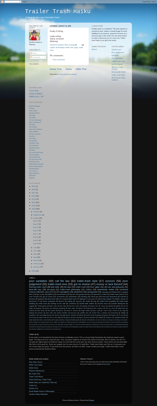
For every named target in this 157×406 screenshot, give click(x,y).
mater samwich (85, 324)
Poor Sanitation (117, 58)
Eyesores (115, 55)
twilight (123, 313)
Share (94, 49)
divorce (61, 301)
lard (127, 315)
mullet (88, 301)
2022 (34, 186)
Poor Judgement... (118, 52)
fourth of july (90, 315)
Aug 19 (36, 230)
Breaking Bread (34, 169)
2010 (34, 206)
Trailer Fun (33, 385)
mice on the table (55, 317)
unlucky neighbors (37, 329)
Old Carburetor (33, 145)
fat (54, 292)
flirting (114, 292)
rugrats (31, 306)
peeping (31, 313)
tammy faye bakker (105, 299)
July (35, 247)
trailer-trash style (87, 280)
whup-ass (94, 297)
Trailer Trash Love (118, 61)
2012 (34, 199)
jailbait (118, 306)
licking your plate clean (39, 317)
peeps (33, 327)
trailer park (75, 320)
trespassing (89, 308)
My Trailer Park (34, 374)
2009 (34, 209)
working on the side (57, 303)
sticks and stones (45, 320)
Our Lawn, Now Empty (36, 152)
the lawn (67, 287)
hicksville (60, 324)
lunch (77, 324)
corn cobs (92, 322)
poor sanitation (38, 280)
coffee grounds (71, 322)
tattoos (80, 308)
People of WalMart (35, 94)
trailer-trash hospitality (108, 301)
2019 (34, 189)
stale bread (32, 320)
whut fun (47, 329)
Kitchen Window (34, 155)
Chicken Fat (33, 388)
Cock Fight (32, 138)
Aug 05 (36, 240)
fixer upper (74, 47)
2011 (34, 202)
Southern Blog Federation (38, 394)
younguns (56, 329)
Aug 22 (36, 227)
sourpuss (109, 317)
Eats (104, 320)
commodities (82, 322)
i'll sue (121, 315)
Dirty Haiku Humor (35, 362)
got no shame (82, 284)
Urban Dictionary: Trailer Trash (40, 379)
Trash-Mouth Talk (34, 157)
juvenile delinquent (118, 303)
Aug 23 (36, 224)
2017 (34, 193)
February (37, 264)
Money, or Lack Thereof (117, 68)
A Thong (31, 108)
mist (102, 324)
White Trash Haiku (35, 365)
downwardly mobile (63, 47)
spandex (41, 299)
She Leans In (33, 171)
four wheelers (116, 322)
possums (74, 313)
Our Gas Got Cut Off (35, 159)
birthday (117, 320)
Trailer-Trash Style (118, 75)
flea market (51, 310)
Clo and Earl (33, 141)
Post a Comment (59, 60)
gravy (35, 324)
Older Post (81, 69)
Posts (34, 53)
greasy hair (94, 306)
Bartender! (32, 175)
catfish (62, 322)
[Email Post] (82, 45)
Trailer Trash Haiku (58, 11)
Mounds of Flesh (34, 113)
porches (40, 313)
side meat (89, 327)
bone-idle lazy (35, 289)
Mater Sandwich (34, 173)
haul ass (52, 324)
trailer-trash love (57, 284)
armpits (110, 320)
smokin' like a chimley (99, 313)
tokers (108, 327)
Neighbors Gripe (34, 148)
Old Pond (32, 124)
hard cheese (43, 324)
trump (114, 327)
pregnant (38, 308)
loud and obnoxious (109, 297)
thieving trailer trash (37, 287)
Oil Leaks (32, 150)
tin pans (56, 320)
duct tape (63, 306)
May (35, 254)
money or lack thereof (109, 284)
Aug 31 (36, 221)
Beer (94, 320)
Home (69, 69)
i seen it (105, 310)
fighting (82, 299)
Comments (36, 57)
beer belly (55, 287)
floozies (60, 310)
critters (89, 289)
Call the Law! (116, 49)
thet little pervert (99, 327)
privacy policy (106, 364)
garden (99, 315)
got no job (40, 294)
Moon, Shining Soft (35, 122)
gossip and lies (84, 294)
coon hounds (34, 297)
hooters (113, 315)
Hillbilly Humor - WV (36, 96)
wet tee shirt (86, 320)
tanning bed (92, 292)
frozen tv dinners (72, 310)
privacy (46, 308)
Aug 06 (36, 237)
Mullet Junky (33, 368)
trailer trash (81, 287)
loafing (69, 301)
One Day (32, 136)
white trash (43, 303)
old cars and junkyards (114, 287)
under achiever (123, 327)
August (36, 218)
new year (91, 299)
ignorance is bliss (100, 294)
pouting (48, 327)
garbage (84, 306)
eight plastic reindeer (69, 315)
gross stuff (96, 310)
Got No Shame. (117, 64)
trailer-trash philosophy (70, 289)
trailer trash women (117, 294)
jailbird (50, 294)
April (35, 257)
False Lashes (33, 111)
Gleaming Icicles (34, 161)
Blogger (91, 400)
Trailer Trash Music (36, 377)
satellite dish (84, 313)
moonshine (61, 297)
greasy (106, 315)
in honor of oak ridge (118, 310)
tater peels (71, 308)
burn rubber (54, 322)
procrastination (91, 317)
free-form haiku (74, 306)
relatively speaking (58, 308)
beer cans (44, 292)
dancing (99, 322)
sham (81, 327)
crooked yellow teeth (69, 299)
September (38, 215)
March (36, 260)
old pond (51, 289)
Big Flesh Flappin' (34, 106)
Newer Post (56, 69)
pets (94, 301)
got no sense (48, 297)
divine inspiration (49, 301)
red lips (55, 327)
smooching (114, 313)
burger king (44, 322)
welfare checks (120, 299)
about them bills (53, 299)
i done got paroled (107, 306)
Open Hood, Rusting (35, 129)
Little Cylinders (33, 131)
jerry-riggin (69, 324)
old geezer (66, 317)
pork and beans (78, 317)
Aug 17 (36, 234)
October (37, 212)
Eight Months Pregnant (36, 164)
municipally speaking (121, 324)
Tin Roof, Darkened (35, 120)
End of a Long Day (35, 134)
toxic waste (65, 320)
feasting (84, 297)
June (36, 251)
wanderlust (32, 315)
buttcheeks (73, 297)
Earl (99, 320)
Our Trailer (32, 117)
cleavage (105, 292)
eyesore (110, 280)
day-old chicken (54, 315)
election (107, 322)
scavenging (73, 327)
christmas (72, 303)
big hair (72, 294)
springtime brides (120, 317)
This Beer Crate (34, 143)
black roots (53, 306)
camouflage (43, 315)
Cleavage (32, 115)
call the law (62, 280)
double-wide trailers (86, 303)
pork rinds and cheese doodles (56, 313)
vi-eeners (100, 308)
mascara (79, 301)
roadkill (100, 317)
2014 (34, 196)
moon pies (109, 324)
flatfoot (81, 315)
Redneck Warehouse (36, 371)
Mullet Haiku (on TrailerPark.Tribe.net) (43, 382)
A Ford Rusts (33, 127)
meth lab (95, 324)
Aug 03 (36, 243)
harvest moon (102, 303)
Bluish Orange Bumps (36, 166)
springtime (64, 292)
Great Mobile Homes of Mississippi (41, 391)
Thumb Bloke (34, 91)
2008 (34, 271)
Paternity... (32, 178)
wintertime (78, 292)
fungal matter (85, 310)
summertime (61, 294)
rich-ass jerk (63, 327)
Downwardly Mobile (119, 72)
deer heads (41, 310)
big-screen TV (34, 301)
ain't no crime (110, 308)
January (37, 267)
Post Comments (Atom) (68, 74)
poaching (40, 327)
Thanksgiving (42, 306)
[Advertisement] (99, 88)
